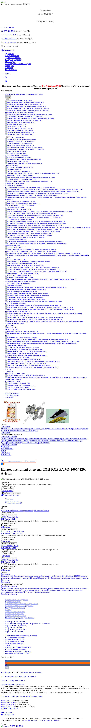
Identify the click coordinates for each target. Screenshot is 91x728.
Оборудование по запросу (15, 373)
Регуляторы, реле (11, 329)
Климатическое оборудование (16, 155)
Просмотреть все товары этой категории (18, 461)
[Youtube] (6, 665)
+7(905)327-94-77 (7, 27)
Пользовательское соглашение (12, 684)
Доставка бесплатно (13, 58)
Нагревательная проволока (15, 345)
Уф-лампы (9, 371)
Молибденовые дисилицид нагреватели (20, 281)
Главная (11, 54)
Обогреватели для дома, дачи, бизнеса (19, 112)
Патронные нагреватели (14, 207)
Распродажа (9, 66)
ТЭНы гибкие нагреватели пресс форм (20, 201)
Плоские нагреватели (13, 285)
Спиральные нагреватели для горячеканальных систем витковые (30, 187)
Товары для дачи (11, 165)
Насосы (8, 369)
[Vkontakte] (6, 661)
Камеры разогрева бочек (14, 183)
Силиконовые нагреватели (15, 303)
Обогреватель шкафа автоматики (17, 311)
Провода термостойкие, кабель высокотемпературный (25, 355)
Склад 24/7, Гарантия (13, 60)
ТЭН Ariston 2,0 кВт (8, 562)
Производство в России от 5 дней (18, 64)
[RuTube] (7, 669)
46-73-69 (9, 42)
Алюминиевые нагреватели (15, 239)
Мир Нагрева (6, 672)
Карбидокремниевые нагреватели (18, 275)
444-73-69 (9, 31)
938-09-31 (9, 39)
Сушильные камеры (13, 381)
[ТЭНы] (3, 2)
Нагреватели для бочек (14, 185)
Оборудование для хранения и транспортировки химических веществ (31, 251)
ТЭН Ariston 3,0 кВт (8, 519)
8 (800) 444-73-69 (53, 86)
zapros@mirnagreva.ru (11, 46)
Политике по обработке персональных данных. (41, 720)
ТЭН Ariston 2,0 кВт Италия (11, 533)
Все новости (5, 427)
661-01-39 (9, 35)
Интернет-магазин (12, 56)
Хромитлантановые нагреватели (17, 283)
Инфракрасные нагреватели (31, 672)
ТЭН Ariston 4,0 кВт (8, 548)
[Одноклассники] (4, 464)
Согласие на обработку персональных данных (18, 676)
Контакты (9, 68)
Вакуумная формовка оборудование (19, 175)
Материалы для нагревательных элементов (21, 331)
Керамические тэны (12, 245)
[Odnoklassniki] (6, 663)
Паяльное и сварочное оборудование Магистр (22, 359)
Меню (7, 73)
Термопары (9, 325)
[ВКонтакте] (2, 464)
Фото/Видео (10, 62)
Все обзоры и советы (9, 437)
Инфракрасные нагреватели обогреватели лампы (24, 94)
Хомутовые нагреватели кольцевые (18, 219)
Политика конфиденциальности (13, 680)
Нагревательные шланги (14, 323)
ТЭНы (7, 257)
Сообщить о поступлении (11, 493)
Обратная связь (11, 70)
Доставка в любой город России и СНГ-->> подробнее (21, 696)
